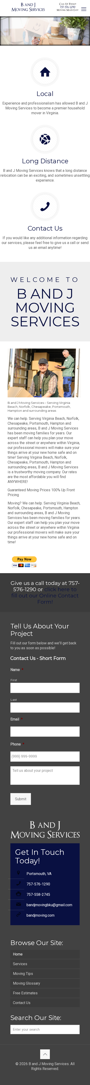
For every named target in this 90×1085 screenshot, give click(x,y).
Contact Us (21, 1003)
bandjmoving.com (40, 915)
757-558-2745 (38, 894)
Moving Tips (23, 973)
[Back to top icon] (45, 1054)
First (14, 680)
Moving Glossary (26, 983)
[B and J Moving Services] (45, 7)
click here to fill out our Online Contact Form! (45, 595)
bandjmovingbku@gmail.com (49, 905)
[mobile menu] (84, 9)
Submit (20, 799)
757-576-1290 (38, 884)
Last (14, 700)
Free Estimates (25, 993)
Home (18, 954)
